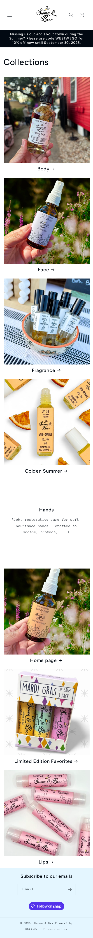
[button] (9, 15)
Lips (43, 862)
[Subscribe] (70, 889)
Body (43, 169)
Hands (46, 510)
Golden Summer (43, 471)
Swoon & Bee (44, 923)
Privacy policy (55, 929)
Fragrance (43, 370)
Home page (43, 660)
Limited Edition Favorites (43, 761)
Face (43, 269)
